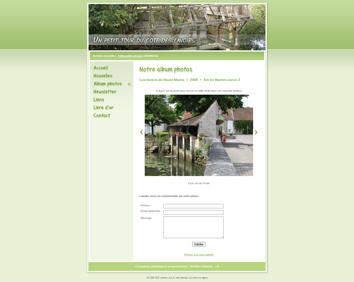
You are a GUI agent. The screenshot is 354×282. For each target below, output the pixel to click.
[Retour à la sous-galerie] (199, 254)
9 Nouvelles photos (130, 55)
